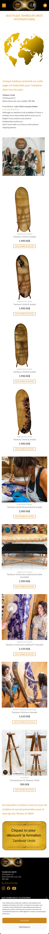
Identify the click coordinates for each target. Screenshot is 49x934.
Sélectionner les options (24, 246)
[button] (4, 5)
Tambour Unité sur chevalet (24, 712)
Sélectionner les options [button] (24, 722)
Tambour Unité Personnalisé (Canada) (24, 507)
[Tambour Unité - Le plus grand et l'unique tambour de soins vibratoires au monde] (24, 5)
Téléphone (14, 109)
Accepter (24, 921)
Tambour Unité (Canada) (24, 236)
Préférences (24, 927)
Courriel (5, 109)
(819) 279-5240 (11, 883)
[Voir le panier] (45, 5)
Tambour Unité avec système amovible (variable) (24, 575)
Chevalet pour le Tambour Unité (24, 780)
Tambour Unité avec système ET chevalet (24, 644)
